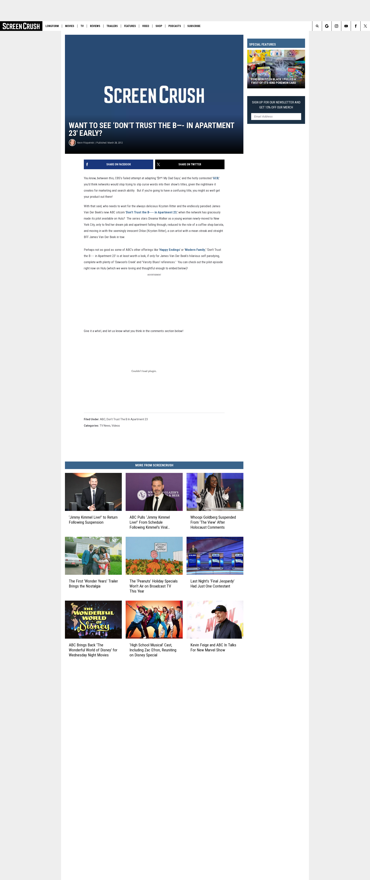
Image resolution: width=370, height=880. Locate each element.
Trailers (112, 26)
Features (130, 26)
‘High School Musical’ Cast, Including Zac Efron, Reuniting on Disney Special (153, 649)
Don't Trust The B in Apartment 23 (127, 419)
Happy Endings (170, 250)
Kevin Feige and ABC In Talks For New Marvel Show (213, 647)
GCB (216, 178)
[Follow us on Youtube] (346, 26)
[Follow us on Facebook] (355, 26)
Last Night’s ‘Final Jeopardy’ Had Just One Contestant (212, 583)
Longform (52, 26)
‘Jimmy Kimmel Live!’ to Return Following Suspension (93, 520)
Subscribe (193, 26)
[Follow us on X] (365, 26)
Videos (116, 425)
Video (145, 26)
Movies (69, 26)
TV (82, 26)
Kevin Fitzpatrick (85, 142)
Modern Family (195, 250)
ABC (102, 419)
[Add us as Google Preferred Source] (326, 26)
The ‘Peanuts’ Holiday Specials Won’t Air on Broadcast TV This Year (154, 586)
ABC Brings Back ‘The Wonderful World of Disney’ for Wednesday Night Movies (93, 649)
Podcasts (174, 26)
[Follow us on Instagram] (336, 26)
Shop (159, 26)
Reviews (95, 26)
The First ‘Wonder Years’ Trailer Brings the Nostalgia (93, 583)
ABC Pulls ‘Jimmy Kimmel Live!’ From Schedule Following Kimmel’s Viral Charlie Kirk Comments (150, 522)
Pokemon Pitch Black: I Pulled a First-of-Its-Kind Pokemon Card (273, 81)
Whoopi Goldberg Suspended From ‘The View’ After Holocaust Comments (213, 522)
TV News (105, 425)
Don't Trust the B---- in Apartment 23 (151, 212)
